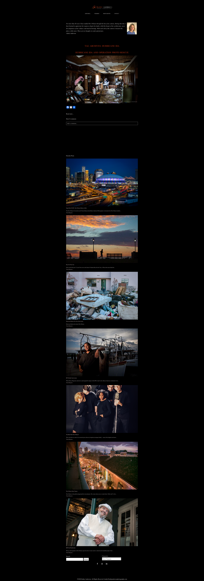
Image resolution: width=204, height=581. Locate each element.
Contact (116, 13)
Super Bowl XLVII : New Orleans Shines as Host (76, 208)
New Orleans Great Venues (71, 491)
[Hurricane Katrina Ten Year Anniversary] (102, 296)
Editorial (87, 13)
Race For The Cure (70, 264)
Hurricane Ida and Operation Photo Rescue (102, 52)
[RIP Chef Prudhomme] (102, 522)
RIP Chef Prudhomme (70, 548)
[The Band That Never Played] (102, 409)
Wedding (96, 13)
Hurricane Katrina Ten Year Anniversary (74, 321)
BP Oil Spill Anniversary (71, 378)
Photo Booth (106, 13)
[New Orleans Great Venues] (102, 466)
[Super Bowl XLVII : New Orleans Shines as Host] (102, 182)
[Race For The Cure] (102, 239)
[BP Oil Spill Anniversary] (102, 352)
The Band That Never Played (72, 434)
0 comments (71, 119)
